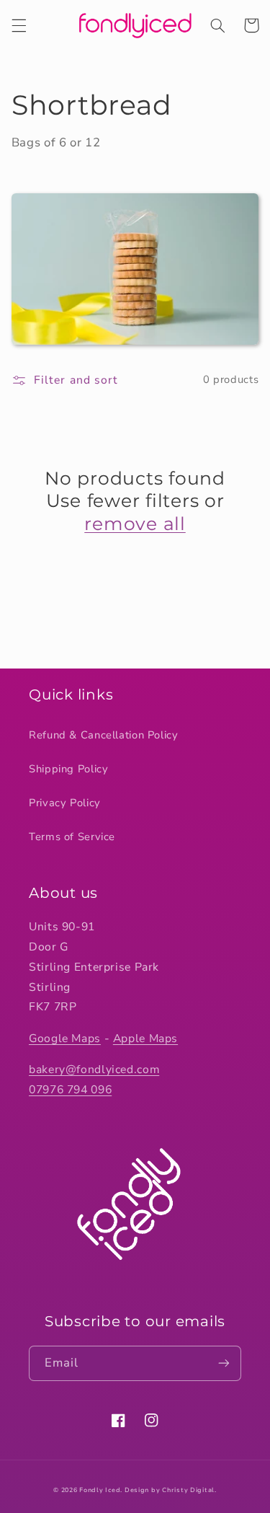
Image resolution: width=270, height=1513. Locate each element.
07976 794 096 (70, 1090)
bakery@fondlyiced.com (94, 1069)
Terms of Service (72, 836)
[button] (18, 25)
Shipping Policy (68, 769)
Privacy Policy (65, 802)
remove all (135, 523)
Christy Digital (188, 1490)
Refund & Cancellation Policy (104, 735)
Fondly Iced (99, 1490)
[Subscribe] (223, 1363)
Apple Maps (145, 1038)
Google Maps (65, 1038)
